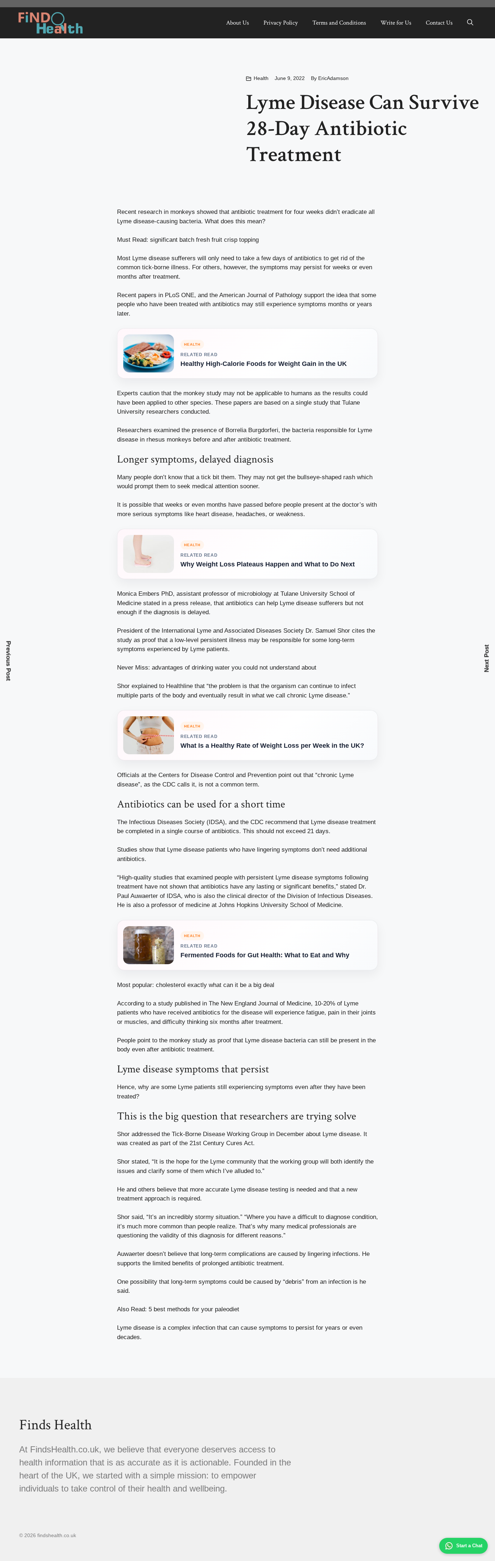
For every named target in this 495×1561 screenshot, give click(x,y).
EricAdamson (333, 78)
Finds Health (55, 1425)
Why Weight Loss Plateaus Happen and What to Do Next (267, 564)
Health (261, 78)
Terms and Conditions (339, 23)
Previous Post (8, 661)
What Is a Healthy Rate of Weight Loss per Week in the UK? (272, 745)
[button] (470, 23)
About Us (237, 23)
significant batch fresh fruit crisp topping (204, 239)
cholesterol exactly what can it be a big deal (215, 985)
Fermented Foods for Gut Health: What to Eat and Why (264, 955)
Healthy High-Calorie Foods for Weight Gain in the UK (263, 363)
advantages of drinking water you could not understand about (234, 667)
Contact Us (439, 23)
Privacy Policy (280, 23)
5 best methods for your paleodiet (194, 1309)
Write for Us (395, 23)
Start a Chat (469, 1545)
